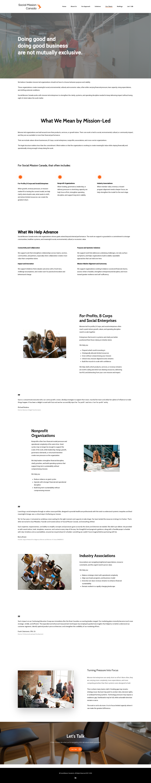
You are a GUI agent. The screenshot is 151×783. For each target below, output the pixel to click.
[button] (75, 749)
